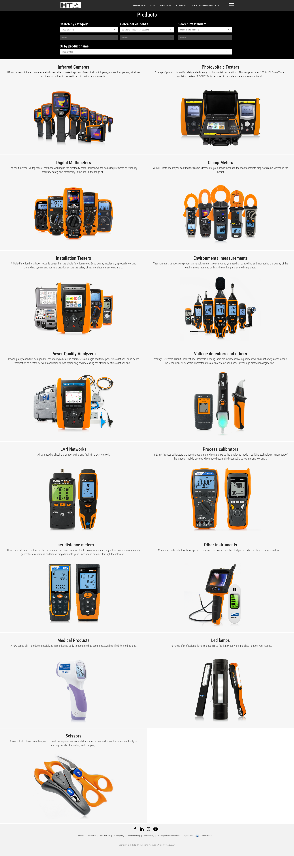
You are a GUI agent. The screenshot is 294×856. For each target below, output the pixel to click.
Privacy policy (118, 836)
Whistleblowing (133, 836)
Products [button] (165, 5)
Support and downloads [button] (205, 5)
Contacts (80, 836)
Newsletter (91, 836)
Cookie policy (148, 836)
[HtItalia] (71, 5)
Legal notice (187, 836)
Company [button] (181, 5)
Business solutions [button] (144, 5)
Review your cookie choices (168, 836)
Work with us (104, 836)
